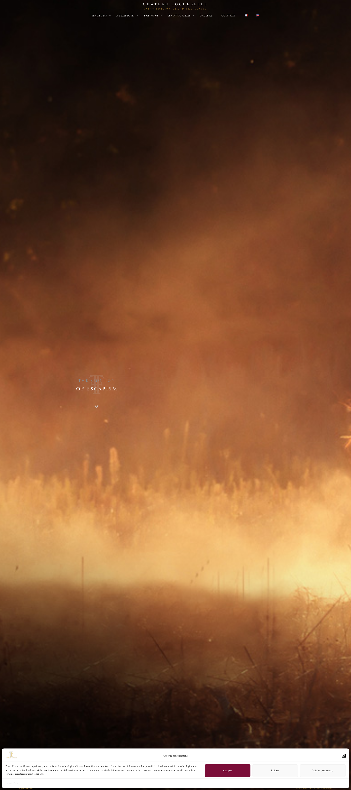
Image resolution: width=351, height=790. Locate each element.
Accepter (227, 770)
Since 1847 (99, 15)
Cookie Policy (12, 783)
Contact (228, 15)
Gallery (206, 15)
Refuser (275, 770)
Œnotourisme (179, 15)
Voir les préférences (322, 770)
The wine (151, 15)
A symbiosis (125, 15)
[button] (344, 756)
